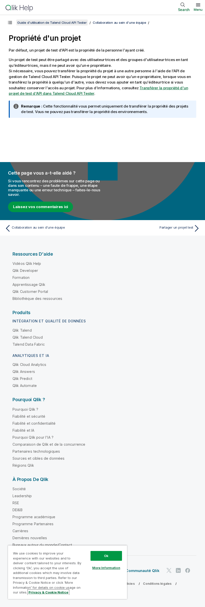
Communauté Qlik (142, 570)
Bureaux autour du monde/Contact (42, 545)
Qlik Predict (22, 378)
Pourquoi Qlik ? (25, 409)
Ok (106, 556)
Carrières (20, 531)
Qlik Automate (24, 385)
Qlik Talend (22, 330)
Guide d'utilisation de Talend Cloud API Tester (52, 23)
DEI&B (17, 510)
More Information (106, 568)
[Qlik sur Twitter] (169, 570)
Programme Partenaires (33, 524)
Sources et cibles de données (38, 458)
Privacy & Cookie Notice (48, 592)
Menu (198, 10)
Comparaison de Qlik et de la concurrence (48, 444)
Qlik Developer (25, 270)
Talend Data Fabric (28, 344)
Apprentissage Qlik (28, 284)
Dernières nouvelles (29, 538)
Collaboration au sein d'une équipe (119, 23)
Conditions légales (157, 583)
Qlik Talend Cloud (27, 337)
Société (19, 489)
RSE (15, 503)
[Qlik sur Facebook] (188, 570)
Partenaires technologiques (36, 451)
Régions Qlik (23, 465)
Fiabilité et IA (23, 430)
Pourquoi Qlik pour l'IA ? (33, 437)
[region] (67, 572)
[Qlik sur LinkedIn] (178, 570)
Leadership (22, 496)
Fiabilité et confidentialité (34, 423)
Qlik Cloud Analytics (29, 364)
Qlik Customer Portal (30, 291)
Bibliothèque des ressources (37, 298)
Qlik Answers (23, 371)
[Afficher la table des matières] (10, 22)
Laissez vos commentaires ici (40, 206)
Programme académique (33, 517)
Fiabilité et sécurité (28, 416)
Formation (21, 277)
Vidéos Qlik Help (26, 263)
